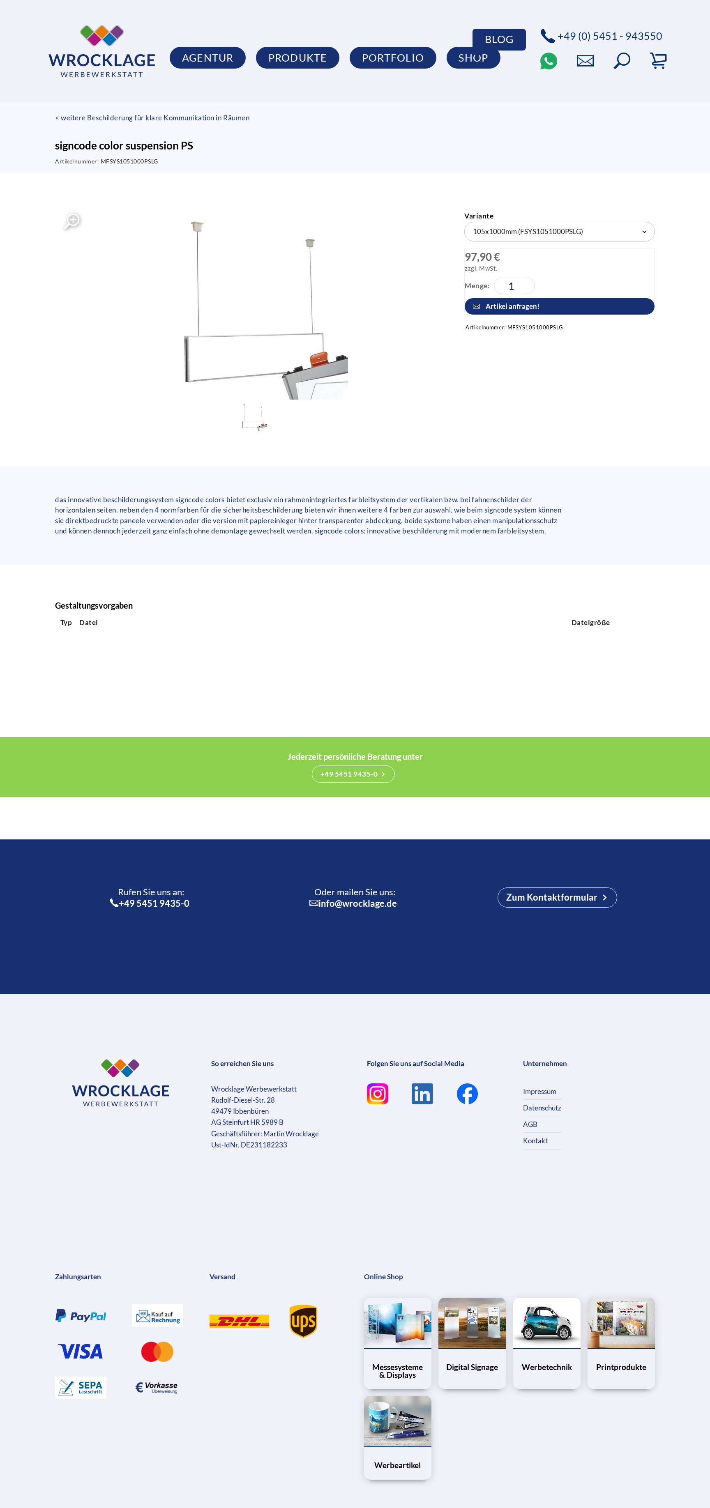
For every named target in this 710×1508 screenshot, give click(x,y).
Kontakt (535, 1140)
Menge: (477, 285)
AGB (530, 1124)
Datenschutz (542, 1107)
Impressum (539, 1091)
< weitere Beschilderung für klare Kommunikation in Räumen (152, 117)
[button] (621, 61)
